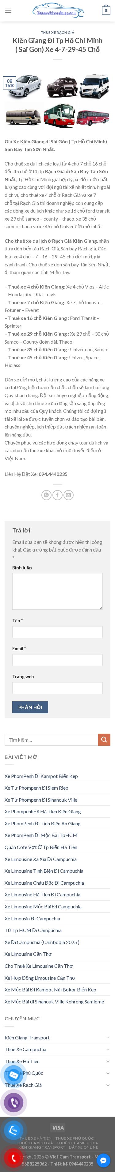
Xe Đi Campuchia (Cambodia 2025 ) (42, 942)
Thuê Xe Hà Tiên (22, 1061)
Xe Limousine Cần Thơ (28, 954)
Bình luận (22, 567)
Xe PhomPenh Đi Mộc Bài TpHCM (41, 835)
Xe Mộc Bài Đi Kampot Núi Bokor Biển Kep (50, 989)
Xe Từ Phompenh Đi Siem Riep (36, 788)
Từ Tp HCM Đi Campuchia (33, 930)
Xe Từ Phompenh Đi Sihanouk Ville (41, 800)
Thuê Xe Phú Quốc (24, 1073)
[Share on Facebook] (57, 495)
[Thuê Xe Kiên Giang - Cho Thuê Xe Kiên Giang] (57, 11)
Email (19, 648)
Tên (17, 620)
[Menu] (8, 10)
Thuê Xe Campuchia (25, 1049)
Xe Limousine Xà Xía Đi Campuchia (41, 859)
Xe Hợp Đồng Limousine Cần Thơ (40, 978)
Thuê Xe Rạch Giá (58, 32)
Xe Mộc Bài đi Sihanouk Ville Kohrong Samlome (54, 1001)
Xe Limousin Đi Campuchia (32, 918)
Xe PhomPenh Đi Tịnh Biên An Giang (43, 823)
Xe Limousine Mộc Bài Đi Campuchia (43, 906)
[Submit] (104, 740)
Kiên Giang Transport (27, 1037)
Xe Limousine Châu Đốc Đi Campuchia (44, 883)
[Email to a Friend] (68, 495)
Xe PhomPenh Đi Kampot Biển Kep (41, 776)
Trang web (23, 676)
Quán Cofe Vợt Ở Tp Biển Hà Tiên (41, 847)
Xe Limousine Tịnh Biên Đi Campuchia (44, 871)
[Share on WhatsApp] (46, 495)
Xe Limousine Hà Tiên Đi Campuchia (42, 894)
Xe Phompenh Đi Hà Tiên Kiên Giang (43, 811)
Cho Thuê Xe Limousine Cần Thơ (39, 966)
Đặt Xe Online (83, 1147)
